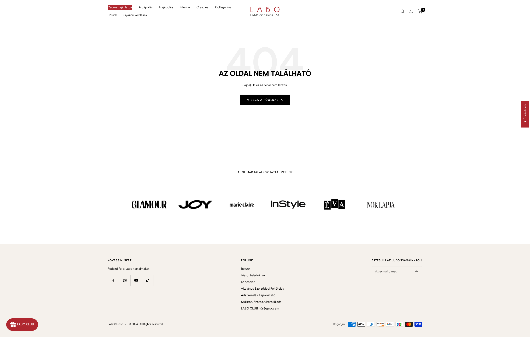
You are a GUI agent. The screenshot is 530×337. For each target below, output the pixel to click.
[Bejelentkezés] (411, 11)
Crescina (202, 7)
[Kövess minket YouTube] (136, 280)
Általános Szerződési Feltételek (262, 288)
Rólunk (112, 15)
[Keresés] (402, 11)
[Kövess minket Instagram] (124, 280)
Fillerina (185, 7)
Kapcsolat (248, 282)
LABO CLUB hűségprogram (260, 308)
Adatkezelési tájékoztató (258, 295)
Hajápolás (166, 7)
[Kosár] (420, 11)
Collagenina (223, 7)
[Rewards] (22, 324)
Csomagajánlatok (120, 7)
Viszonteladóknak (253, 275)
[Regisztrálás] (416, 271)
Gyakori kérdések (135, 15)
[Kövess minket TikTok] (147, 280)
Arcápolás (146, 7)
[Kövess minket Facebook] (113, 280)
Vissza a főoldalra (265, 99)
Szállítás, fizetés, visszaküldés (261, 302)
